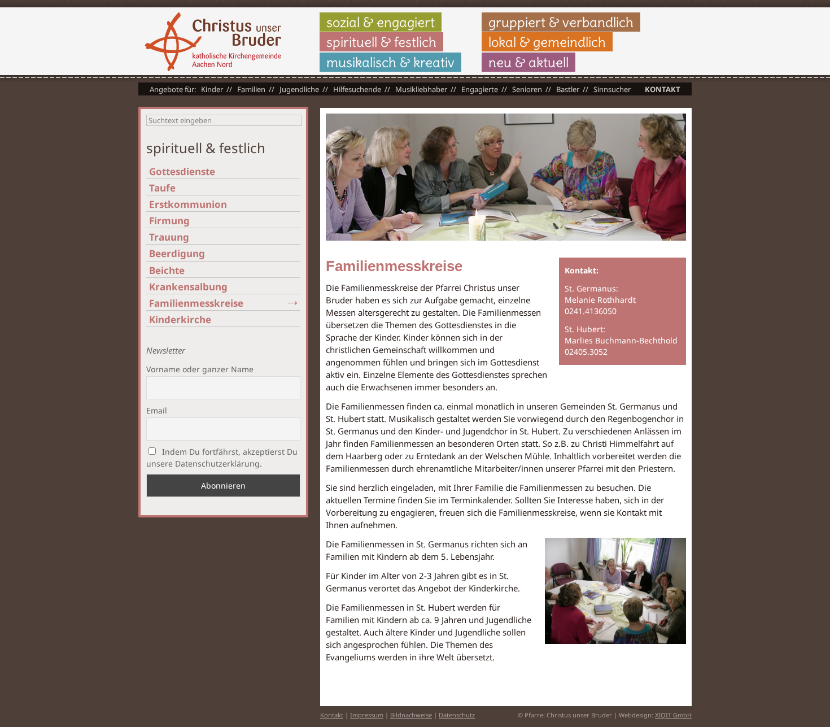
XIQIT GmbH (673, 715)
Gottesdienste (182, 171)
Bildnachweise (411, 715)
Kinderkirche (180, 319)
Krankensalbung (188, 286)
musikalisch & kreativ (390, 62)
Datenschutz (457, 715)
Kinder (212, 89)
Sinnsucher (612, 89)
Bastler (567, 89)
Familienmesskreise (196, 303)
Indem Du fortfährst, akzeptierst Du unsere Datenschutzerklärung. (222, 457)
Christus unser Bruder (213, 41)
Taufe (162, 187)
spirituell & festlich (381, 41)
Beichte (167, 270)
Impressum (366, 715)
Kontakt (662, 89)
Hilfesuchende (357, 89)
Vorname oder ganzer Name (200, 369)
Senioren (527, 89)
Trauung (169, 236)
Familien (251, 89)
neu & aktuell (528, 62)
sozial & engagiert (380, 22)
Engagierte (479, 89)
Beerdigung (177, 253)
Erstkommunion (188, 204)
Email (156, 410)
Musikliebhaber (421, 89)
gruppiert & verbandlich (561, 22)
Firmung (169, 220)
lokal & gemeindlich (547, 41)
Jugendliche (299, 89)
